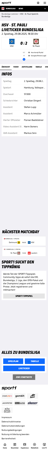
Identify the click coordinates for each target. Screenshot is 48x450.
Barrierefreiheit (8, 438)
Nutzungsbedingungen (12, 430)
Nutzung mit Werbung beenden (15, 434)
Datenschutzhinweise (11, 421)
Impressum (7, 417)
